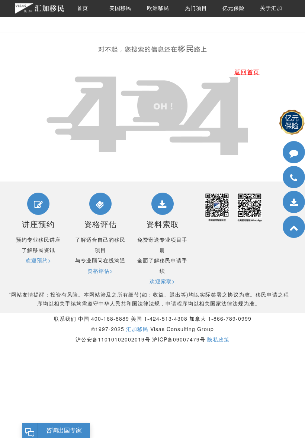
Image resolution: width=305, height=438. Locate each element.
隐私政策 (218, 339)
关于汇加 (271, 8)
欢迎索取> (162, 281)
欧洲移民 (158, 8)
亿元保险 (233, 8)
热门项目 (196, 8)
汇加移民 (137, 329)
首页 (82, 8)
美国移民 (120, 8)
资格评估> (100, 270)
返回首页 (247, 72)
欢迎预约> (38, 260)
